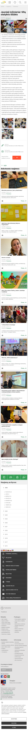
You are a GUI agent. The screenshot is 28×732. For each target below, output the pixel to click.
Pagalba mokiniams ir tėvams (19, 626)
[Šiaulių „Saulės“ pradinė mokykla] (3, 2)
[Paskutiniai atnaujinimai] (15, 2)
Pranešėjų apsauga (19, 653)
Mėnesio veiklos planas (12, 565)
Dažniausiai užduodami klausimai (20, 651)
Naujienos (8, 6)
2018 (6, 538)
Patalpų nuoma (18, 630)
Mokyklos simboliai (6, 627)
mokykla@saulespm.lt (8, 693)
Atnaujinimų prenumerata (13, 598)
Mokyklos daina (5, 629)
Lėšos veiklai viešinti (6, 646)
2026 (6, 487)
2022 (6, 522)
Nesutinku (14, 723)
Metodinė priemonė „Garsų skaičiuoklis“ (12, 190)
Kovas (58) (7, 502)
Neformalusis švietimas (20, 624)
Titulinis (2, 6)
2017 (6, 542)
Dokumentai (9, 561)
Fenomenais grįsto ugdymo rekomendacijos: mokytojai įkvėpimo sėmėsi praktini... (13, 391)
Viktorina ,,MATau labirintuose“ (10, 357)
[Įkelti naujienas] (9, 2)
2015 (6, 546)
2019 (6, 534)
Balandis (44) (8, 500)
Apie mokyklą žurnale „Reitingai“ (10, 459)
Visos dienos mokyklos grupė (20, 621)
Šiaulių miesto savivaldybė (15, 682)
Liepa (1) (7, 494)
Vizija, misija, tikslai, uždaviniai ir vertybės (6, 623)
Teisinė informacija (19, 658)
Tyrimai (8, 581)
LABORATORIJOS (10, 585)
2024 (6, 515)
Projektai (8, 557)
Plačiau (22, 201)
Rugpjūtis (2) (8, 492)
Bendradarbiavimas (6, 632)
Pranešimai (15, 6)
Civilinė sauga (18, 656)
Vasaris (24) (8, 504)
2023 (6, 519)
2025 (6, 511)
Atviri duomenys (18, 660)
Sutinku (14, 727)
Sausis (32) (7, 507)
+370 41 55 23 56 (9, 692)
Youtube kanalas (11, 593)
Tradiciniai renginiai (6, 630)
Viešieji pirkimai (5, 650)
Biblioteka (9, 573)
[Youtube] (5, 676)
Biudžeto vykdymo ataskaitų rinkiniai (8, 643)
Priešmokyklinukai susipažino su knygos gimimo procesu (12, 425)
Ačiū (16, 157)
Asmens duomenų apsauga (21, 645)
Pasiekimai (8, 577)
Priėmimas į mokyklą (11, 553)
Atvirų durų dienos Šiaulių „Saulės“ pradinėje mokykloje (13, 291)
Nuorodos (17, 642)
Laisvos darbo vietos (12, 589)
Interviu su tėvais (6, 257)
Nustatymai (14, 719)
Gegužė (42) (8, 498)
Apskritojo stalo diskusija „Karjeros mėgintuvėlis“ (11, 224)
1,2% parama (4, 652)
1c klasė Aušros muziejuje (8, 324)
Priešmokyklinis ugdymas (20, 619)
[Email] (8, 676)
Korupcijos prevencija (19, 655)
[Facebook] (2, 676)
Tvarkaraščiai (7, 608)
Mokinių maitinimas (11, 569)
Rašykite (4, 670)
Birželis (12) (8, 496)
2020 (6, 530)
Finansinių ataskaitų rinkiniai (8, 645)
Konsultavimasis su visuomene (19, 648)
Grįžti (5, 165)
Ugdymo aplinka (5, 620)
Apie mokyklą (4, 619)
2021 (6, 526)
